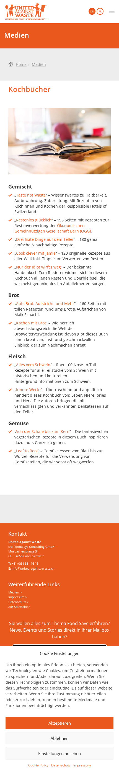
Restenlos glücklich (33, 220)
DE (92, 11)
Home (21, 64)
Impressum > (17, 597)
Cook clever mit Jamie (36, 253)
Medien (39, 64)
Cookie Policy (38, 765)
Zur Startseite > (19, 607)
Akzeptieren (59, 723)
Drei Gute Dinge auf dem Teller (45, 239)
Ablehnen (60, 738)
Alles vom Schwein (33, 364)
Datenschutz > (18, 602)
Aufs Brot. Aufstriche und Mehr (45, 303)
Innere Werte (28, 389)
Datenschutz (61, 765)
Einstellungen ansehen (59, 753)
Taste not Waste (31, 195)
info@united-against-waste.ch (33, 568)
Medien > (15, 592)
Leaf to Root (27, 450)
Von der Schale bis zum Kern (42, 431)
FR (100, 11)
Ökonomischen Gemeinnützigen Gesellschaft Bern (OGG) (52, 228)
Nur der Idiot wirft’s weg (38, 267)
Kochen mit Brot (31, 323)
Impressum (82, 765)
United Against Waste (25, 11)
